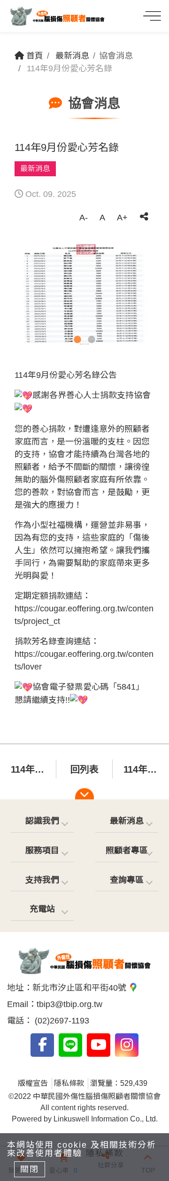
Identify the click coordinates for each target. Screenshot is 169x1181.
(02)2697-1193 (60, 1020)
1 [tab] (77, 340)
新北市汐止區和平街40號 (80, 988)
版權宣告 (33, 1083)
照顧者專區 (127, 850)
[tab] (42, 822)
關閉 (29, 1169)
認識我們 (42, 821)
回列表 (84, 769)
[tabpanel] (84, 294)
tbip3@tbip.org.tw (69, 1004)
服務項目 (42, 850)
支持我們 (42, 880)
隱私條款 (69, 1083)
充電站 (42, 909)
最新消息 (72, 55)
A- (83, 217)
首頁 (33, 55)
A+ (122, 217)
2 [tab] (91, 340)
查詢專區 (127, 880)
